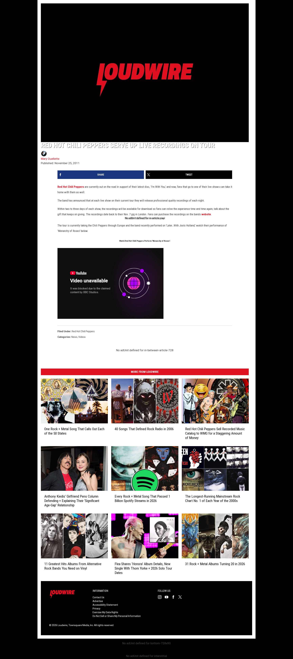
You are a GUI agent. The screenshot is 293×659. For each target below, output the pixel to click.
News (74, 337)
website (206, 214)
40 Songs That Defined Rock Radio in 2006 (144, 429)
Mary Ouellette (50, 158)
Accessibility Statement (105, 604)
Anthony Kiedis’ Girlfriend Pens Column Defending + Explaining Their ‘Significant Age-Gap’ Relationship (71, 501)
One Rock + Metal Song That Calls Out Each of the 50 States (74, 431)
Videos (82, 337)
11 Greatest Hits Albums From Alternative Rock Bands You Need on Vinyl (72, 566)
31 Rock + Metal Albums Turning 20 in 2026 (215, 564)
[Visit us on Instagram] (161, 597)
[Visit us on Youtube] (167, 597)
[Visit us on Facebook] (174, 597)
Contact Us (98, 597)
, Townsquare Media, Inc (80, 625)
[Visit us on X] (181, 597)
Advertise (98, 601)
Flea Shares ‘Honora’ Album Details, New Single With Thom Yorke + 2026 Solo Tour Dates (143, 568)
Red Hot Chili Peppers (70, 186)
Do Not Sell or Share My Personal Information (117, 616)
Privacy (96, 608)
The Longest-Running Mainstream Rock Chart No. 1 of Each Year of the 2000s (212, 499)
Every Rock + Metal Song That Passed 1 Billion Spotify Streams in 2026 (142, 499)
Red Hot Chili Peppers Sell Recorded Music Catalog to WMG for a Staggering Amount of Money (215, 433)
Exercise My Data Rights (105, 612)
